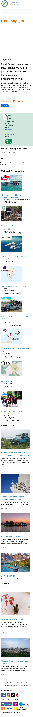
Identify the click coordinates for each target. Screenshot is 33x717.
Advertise (15, 685)
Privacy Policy (19, 682)
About (6, 682)
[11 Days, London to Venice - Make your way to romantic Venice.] (11, 369)
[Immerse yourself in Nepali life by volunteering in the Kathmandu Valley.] (11, 399)
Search (26, 682)
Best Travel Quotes (9, 576)
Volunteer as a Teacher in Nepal (13, 411)
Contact (26, 685)
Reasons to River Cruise (11, 536)
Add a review (12, 152)
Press (21, 685)
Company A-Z (8, 685)
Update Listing (8, 141)
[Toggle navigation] (3, 11)
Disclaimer (12, 682)
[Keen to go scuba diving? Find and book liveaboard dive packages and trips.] (11, 244)
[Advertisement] (16, 40)
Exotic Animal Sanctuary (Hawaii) (13, 226)
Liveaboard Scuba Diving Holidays (14, 256)
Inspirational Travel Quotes (12, 619)
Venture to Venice (7, 381)
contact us (8, 134)
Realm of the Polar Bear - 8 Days (13, 286)
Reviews (3, 152)
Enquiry (5, 105)
